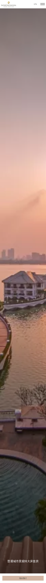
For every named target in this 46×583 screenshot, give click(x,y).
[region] (42, 4)
